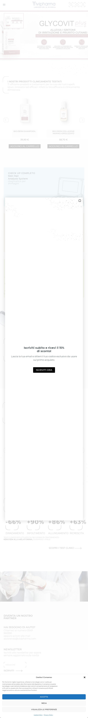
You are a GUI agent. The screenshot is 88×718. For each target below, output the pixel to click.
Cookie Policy (38, 715)
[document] (44, 359)
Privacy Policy (48, 715)
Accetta (44, 697)
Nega (44, 703)
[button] (84, 677)
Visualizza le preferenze (44, 709)
